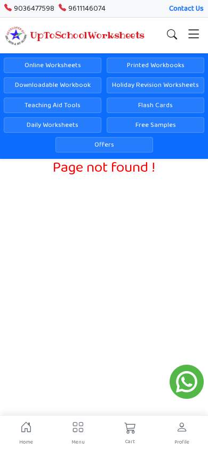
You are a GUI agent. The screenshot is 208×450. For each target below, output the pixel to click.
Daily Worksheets (52, 125)
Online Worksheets (53, 65)
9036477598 (34, 8)
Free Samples (155, 125)
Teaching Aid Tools (53, 105)
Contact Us (186, 8)
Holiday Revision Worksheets (155, 85)
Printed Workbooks (156, 65)
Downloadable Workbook (53, 85)
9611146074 (87, 8)
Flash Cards (155, 105)
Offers (104, 144)
